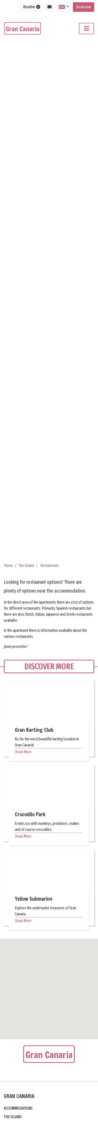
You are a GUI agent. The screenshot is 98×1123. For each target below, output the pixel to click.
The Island (26, 567)
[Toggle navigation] (86, 28)
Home (8, 567)
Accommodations (18, 1110)
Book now (83, 7)
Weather (29, 7)
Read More (23, 753)
